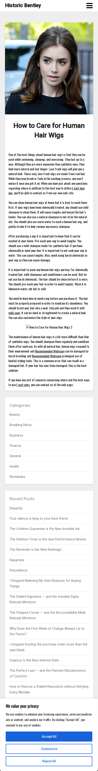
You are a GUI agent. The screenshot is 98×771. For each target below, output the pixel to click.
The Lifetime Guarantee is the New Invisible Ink (45, 529)
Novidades (17, 477)
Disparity (16, 508)
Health (14, 466)
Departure (17, 560)
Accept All (49, 736)
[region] (49, 734)
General (15, 456)
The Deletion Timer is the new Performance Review (48, 539)
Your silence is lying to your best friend (39, 518)
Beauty (15, 415)
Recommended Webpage (49, 351)
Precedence (18, 570)
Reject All (49, 761)
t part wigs (23, 384)
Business (16, 435)
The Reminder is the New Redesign (36, 549)
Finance (15, 446)
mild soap (14, 312)
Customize (49, 749)
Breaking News (21, 425)
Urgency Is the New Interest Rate (34, 660)
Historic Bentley (23, 5)
